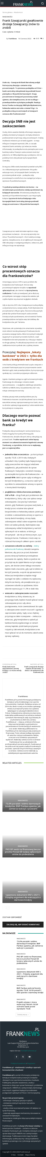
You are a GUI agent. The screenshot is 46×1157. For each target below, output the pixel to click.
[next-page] (7, 907)
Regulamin (31, 1063)
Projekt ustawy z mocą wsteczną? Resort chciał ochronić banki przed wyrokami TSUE (27, 1005)
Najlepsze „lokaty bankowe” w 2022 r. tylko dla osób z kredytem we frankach (22, 355)
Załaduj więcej (22, 1015)
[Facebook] (16, 1056)
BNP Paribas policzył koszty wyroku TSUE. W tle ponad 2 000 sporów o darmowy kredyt (30, 990)
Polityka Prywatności (18, 1063)
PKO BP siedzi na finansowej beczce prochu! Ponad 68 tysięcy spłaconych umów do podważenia (23, 852)
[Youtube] (29, 1056)
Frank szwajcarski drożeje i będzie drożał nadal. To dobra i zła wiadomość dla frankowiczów (34, 669)
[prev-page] (4, 907)
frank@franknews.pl (28, 1051)
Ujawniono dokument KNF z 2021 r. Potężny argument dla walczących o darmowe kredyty (23, 897)
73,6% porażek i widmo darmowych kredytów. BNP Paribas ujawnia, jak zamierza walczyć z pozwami (23, 806)
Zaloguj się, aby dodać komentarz (23, 924)
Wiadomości (18, 12)
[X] (23, 1056)
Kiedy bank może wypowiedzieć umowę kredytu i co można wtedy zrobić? (11, 669)
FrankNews (13, 38)
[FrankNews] (4, 38)
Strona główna (7, 12)
